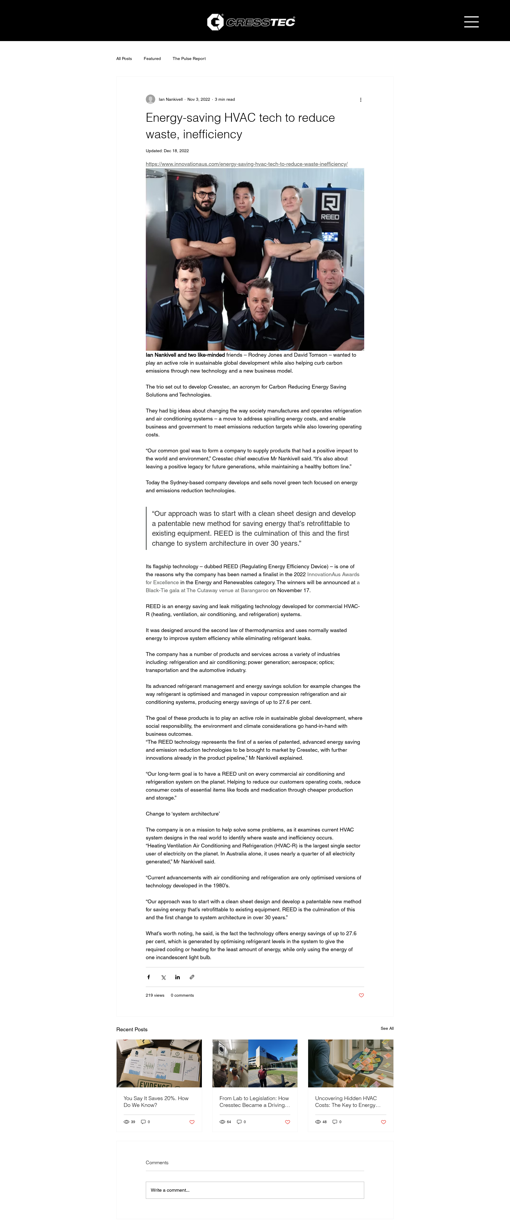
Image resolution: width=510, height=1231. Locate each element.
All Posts (124, 58)
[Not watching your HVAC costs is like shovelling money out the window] (350, 1063)
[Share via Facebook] (148, 977)
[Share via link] (192, 977)
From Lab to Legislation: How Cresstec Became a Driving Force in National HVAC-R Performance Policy (254, 1101)
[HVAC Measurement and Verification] (159, 1063)
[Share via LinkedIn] (177, 977)
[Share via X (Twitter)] (163, 977)
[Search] (414, 21)
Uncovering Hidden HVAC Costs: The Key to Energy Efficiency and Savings (346, 1101)
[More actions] (360, 99)
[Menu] (471, 22)
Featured (152, 58)
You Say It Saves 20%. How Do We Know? (156, 1101)
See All (387, 1028)
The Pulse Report (189, 58)
